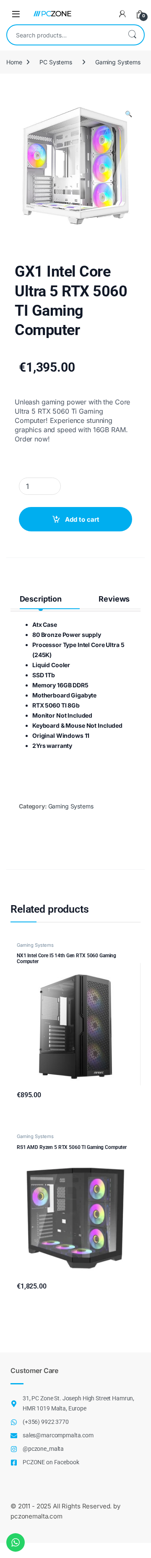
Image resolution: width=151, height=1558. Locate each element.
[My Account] (122, 14)
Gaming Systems (118, 62)
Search (132, 35)
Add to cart (82, 519)
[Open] (16, 13)
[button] (128, 114)
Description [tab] (41, 598)
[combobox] (63, 35)
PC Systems (55, 62)
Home (14, 62)
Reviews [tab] (114, 598)
